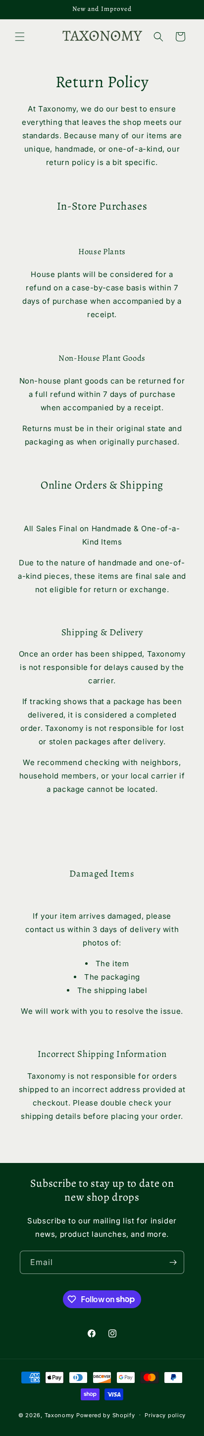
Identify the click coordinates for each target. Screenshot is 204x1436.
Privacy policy (165, 1415)
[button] (20, 37)
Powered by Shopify (105, 1414)
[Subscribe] (173, 1262)
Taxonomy (60, 1414)
